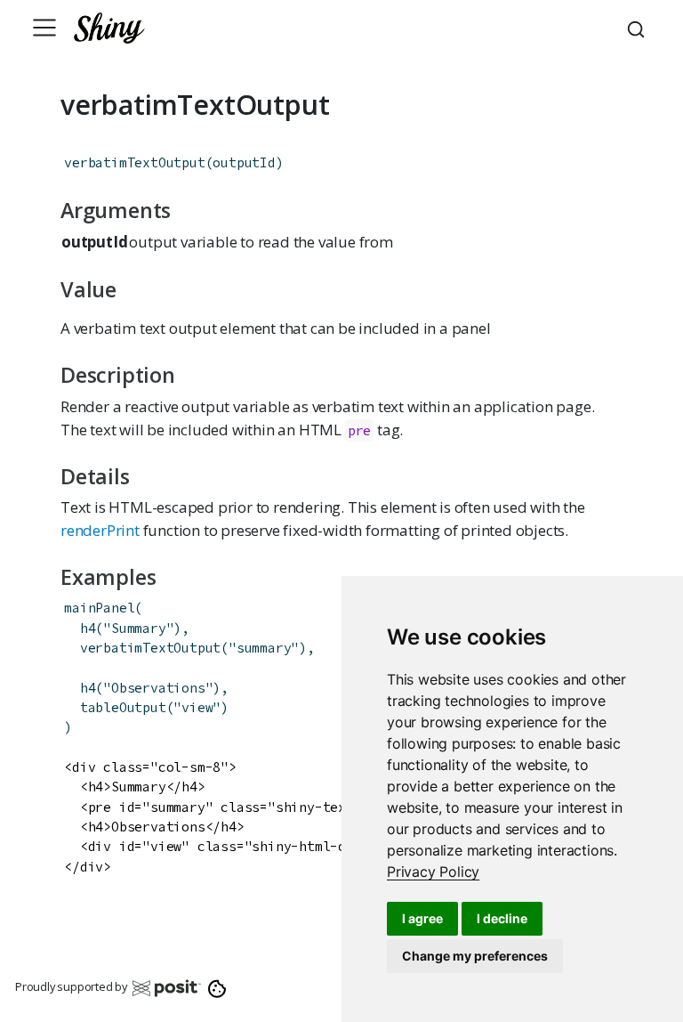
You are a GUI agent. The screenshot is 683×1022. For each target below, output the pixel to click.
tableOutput (123, 707)
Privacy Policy (433, 871)
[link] (433, 871)
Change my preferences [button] (475, 955)
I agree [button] (422, 918)
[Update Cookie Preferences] (217, 987)
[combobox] (638, 27)
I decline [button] (502, 918)
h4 (88, 628)
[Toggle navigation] (44, 27)
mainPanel (99, 607)
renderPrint (100, 530)
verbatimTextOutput (134, 162)
